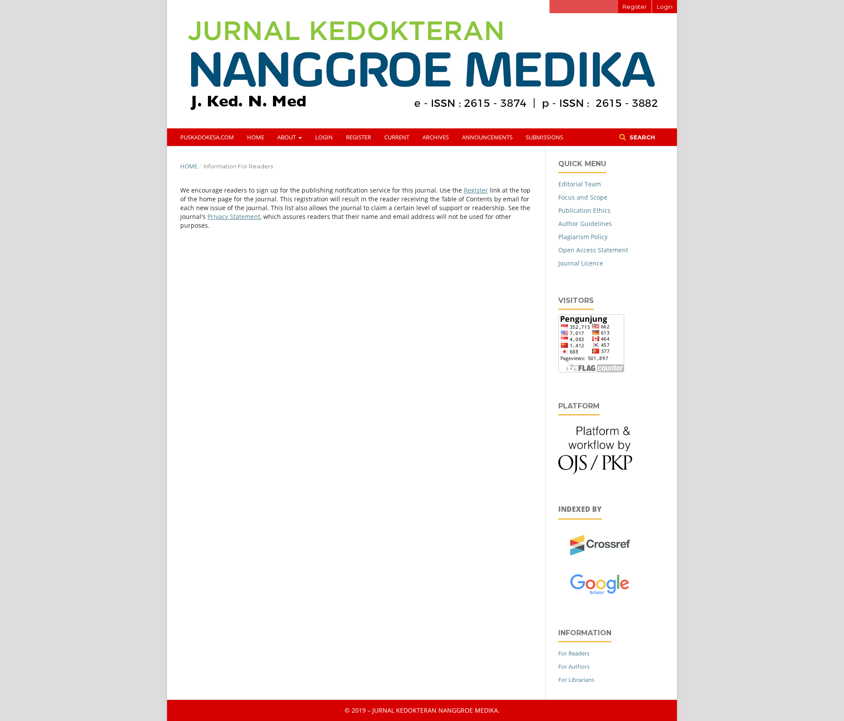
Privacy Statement (233, 216)
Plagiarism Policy (583, 237)
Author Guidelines (585, 223)
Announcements (487, 137)
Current (396, 137)
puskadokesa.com (207, 137)
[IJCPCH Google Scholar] (600, 597)
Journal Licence (580, 263)
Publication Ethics (584, 210)
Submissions (544, 137)
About (287, 137)
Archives (435, 137)
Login (324, 137)
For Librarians (576, 680)
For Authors (573, 666)
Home (255, 137)
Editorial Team (579, 184)
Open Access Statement (593, 250)
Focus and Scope (583, 197)
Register (358, 137)
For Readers (573, 653)
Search (641, 137)
